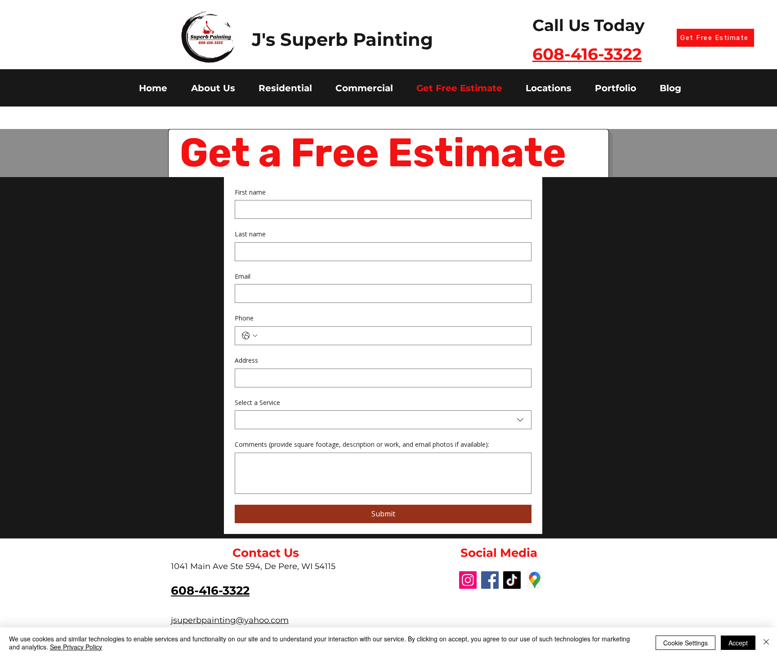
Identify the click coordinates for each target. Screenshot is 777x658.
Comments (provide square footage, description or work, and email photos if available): (362, 444)
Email (242, 276)
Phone (244, 318)
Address (246, 360)
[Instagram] (468, 580)
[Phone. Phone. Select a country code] (250, 335)
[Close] (766, 643)
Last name (250, 234)
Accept (738, 642)
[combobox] (383, 419)
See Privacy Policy (76, 646)
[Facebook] (490, 580)
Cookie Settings (685, 642)
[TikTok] (512, 580)
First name (250, 192)
